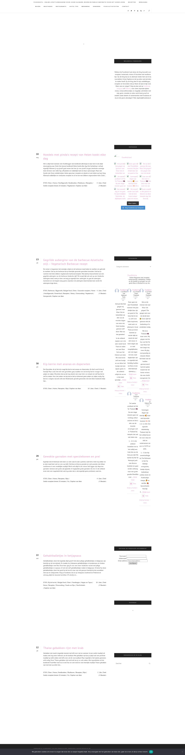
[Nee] (182, 752)
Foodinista (124, 290)
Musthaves (81, 183)
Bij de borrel (52, 582)
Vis (68, 481)
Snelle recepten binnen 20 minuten (54, 186)
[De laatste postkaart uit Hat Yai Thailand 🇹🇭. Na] (120, 181)
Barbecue (51, 291)
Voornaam (122, 556)
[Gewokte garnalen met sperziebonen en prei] (72, 425)
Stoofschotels (80, 585)
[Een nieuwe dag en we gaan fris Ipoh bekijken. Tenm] (120, 194)
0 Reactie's (102, 186)
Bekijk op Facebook (119, 390)
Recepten (89, 183)
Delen (120, 393)
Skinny (73, 293)
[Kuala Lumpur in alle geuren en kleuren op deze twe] (145, 194)
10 (91, 388)
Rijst (67, 388)
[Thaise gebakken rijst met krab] (72, 620)
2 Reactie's (102, 388)
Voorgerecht (47, 296)
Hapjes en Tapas (86, 582)
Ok (151, 752)
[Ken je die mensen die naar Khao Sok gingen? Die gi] (145, 168)
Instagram (120, 88)
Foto (122, 386)
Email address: (123, 561)
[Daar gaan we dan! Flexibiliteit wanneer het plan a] (133, 168)
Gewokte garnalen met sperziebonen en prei (71, 456)
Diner (50, 183)
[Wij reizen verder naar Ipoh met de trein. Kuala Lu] (133, 194)
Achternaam (122, 558)
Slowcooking (80, 293)
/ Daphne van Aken (81, 186)
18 (99, 582)
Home (55, 183)
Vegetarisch (71, 186)
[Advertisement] (139, 50)
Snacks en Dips (70, 585)
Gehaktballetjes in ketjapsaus (62, 555)
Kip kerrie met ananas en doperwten (66, 364)
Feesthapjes (76, 582)
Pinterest (128, 88)
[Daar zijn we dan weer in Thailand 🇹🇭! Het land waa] (145, 181)
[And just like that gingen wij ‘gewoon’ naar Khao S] (120, 168)
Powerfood (58, 293)
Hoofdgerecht (62, 183)
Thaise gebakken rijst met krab (63, 648)
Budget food (68, 291)
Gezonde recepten (84, 291)
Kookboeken (73, 183)
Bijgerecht (59, 291)
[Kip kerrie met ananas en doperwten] (72, 333)
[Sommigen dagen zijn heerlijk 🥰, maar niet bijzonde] (133, 181)
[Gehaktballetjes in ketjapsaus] (72, 521)
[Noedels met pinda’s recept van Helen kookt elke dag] (72, 98)
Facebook (147, 86)
